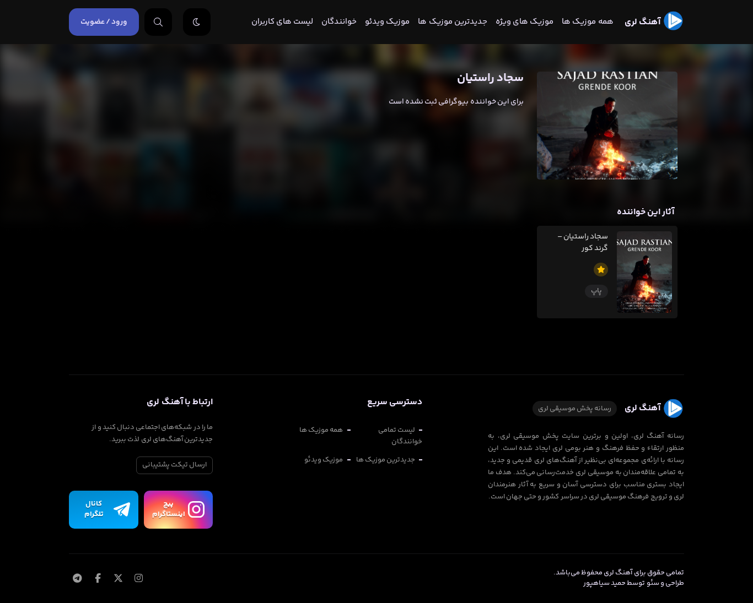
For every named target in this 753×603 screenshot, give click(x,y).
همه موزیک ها (587, 21)
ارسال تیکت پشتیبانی (174, 464)
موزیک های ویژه (524, 21)
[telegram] (77, 579)
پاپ (596, 290)
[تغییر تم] (197, 22)
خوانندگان (339, 21)
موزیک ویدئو (387, 21)
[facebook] (97, 579)
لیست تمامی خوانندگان (400, 436)
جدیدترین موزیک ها (452, 21)
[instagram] (138, 579)
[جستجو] (158, 22)
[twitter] (118, 579)
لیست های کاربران (282, 21)
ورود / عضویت (103, 22)
